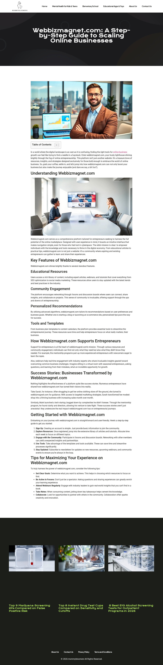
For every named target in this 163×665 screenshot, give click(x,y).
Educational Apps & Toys (113, 6)
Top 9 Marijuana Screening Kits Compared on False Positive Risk (29, 608)
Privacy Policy (83, 652)
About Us (133, 6)
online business (120, 152)
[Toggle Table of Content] (55, 145)
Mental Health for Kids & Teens (64, 6)
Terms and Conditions (103, 652)
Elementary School (90, 6)
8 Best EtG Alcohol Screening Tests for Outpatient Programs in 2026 (130, 608)
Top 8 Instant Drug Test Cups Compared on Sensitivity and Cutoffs (81, 608)
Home (44, 6)
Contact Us (147, 6)
